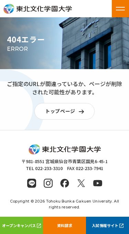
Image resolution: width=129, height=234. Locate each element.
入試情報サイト (105, 225)
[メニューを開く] (120, 8)
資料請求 (64, 225)
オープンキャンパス (19, 225)
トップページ (60, 110)
